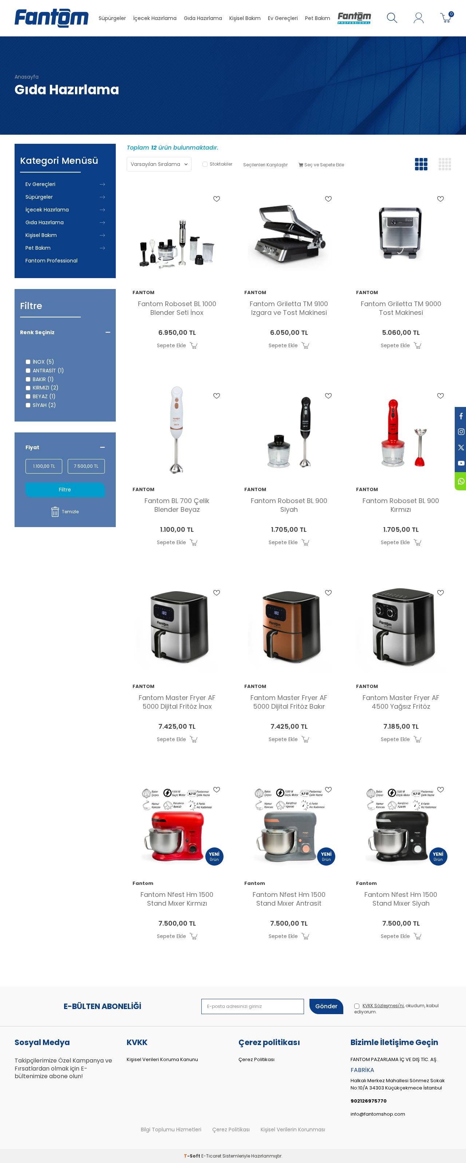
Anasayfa (27, 77)
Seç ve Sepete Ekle (323, 165)
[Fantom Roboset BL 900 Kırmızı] (401, 430)
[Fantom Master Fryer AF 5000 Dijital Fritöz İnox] (177, 627)
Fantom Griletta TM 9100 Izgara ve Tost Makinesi (289, 308)
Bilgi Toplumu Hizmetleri (171, 1129)
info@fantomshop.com (378, 1114)
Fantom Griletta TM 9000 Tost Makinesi (401, 308)
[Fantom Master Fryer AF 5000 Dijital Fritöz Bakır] (289, 627)
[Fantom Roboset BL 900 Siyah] (289, 430)
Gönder (326, 1006)
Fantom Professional (51, 260)
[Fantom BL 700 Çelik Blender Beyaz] (177, 430)
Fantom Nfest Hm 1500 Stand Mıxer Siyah (400, 899)
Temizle (70, 512)
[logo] (51, 18)
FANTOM (143, 293)
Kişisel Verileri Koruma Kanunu (162, 1059)
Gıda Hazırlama (203, 18)
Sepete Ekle (171, 345)
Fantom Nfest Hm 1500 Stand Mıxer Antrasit (289, 899)
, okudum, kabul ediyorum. (396, 1008)
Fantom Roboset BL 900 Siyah (289, 505)
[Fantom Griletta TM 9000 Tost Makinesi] (401, 233)
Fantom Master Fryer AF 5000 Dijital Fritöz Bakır (288, 702)
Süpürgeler (112, 18)
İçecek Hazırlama (155, 18)
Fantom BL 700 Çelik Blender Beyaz (177, 505)
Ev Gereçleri (283, 18)
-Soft (192, 1156)
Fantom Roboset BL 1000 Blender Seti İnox (177, 308)
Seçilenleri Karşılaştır (265, 165)
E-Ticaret (211, 1156)
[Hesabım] (419, 18)
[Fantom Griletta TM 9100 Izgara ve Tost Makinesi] (289, 233)
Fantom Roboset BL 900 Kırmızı (401, 505)
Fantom (143, 884)
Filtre (65, 489)
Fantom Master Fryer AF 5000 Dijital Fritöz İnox (177, 702)
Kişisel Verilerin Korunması (293, 1129)
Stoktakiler (221, 164)
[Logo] (354, 18)
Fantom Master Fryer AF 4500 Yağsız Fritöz (401, 702)
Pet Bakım (317, 18)
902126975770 (369, 1100)
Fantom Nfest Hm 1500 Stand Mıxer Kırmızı (177, 899)
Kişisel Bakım (245, 18)
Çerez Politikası (256, 1059)
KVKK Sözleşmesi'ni (383, 1005)
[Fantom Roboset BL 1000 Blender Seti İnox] (177, 233)
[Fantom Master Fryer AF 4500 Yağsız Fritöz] (401, 627)
